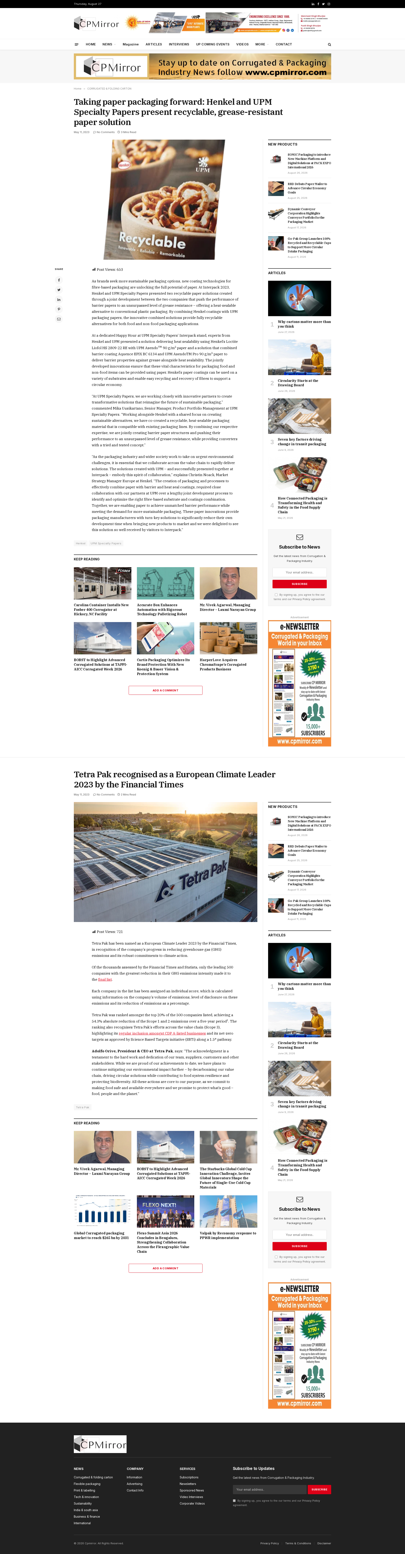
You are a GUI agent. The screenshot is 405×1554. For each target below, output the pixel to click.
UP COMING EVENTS (213, 44)
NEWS (107, 44)
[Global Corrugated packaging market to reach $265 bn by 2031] (102, 1211)
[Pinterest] (59, 309)
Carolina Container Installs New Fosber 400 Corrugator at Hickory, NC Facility (101, 609)
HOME (91, 44)
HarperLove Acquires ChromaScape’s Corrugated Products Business (223, 664)
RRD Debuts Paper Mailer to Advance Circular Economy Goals (307, 188)
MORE (260, 44)
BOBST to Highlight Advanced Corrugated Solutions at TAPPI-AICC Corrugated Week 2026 (100, 664)
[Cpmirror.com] (96, 23)
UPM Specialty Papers (106, 543)
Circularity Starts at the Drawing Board (298, 383)
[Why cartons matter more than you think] (299, 298)
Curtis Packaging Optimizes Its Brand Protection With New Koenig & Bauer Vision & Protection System (163, 667)
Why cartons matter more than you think (304, 324)
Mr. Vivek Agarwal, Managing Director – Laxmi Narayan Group (228, 607)
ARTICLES (154, 44)
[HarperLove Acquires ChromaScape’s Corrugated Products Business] (228, 638)
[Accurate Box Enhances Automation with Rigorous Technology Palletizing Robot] (165, 583)
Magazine (131, 44)
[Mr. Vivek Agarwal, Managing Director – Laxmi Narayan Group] (228, 583)
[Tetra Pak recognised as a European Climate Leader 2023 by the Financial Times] (165, 862)
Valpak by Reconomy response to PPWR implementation (228, 1235)
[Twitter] (59, 290)
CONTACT (284, 44)
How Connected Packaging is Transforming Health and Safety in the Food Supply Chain (302, 505)
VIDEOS (242, 44)
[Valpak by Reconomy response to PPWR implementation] (228, 1211)
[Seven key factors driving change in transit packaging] (299, 416)
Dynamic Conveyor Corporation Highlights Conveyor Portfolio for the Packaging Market (306, 215)
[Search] (329, 44)
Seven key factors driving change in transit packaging (302, 441)
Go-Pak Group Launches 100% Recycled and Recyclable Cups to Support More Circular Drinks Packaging (309, 245)
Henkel (80, 543)
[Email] (59, 319)
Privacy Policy (301, 599)
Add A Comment (165, 690)
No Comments (106, 132)
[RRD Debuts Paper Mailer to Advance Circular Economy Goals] (276, 188)
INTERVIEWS (179, 44)
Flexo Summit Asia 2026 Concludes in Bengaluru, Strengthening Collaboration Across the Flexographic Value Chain (163, 1242)
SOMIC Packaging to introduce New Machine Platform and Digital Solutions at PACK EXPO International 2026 (309, 161)
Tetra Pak (82, 1107)
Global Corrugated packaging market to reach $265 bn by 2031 (101, 1235)
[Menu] (76, 44)
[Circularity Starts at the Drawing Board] (299, 357)
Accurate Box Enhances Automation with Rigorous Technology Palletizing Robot (162, 609)
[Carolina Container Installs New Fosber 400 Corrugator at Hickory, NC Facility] (102, 583)
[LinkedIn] (59, 300)
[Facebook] (59, 280)
